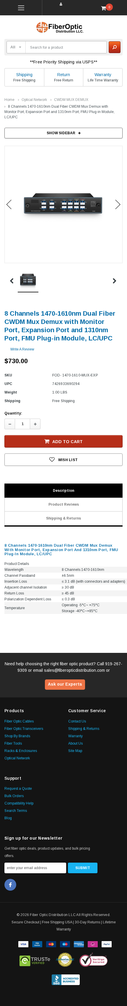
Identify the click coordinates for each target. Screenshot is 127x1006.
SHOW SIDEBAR (61, 133)
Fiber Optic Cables (19, 721)
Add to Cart (67, 441)
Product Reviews (63, 504)
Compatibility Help (18, 803)
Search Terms (15, 811)
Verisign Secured (93, 959)
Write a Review (22, 349)
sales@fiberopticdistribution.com (74, 670)
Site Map (75, 751)
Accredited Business (66, 978)
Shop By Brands (17, 736)
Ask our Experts (65, 684)
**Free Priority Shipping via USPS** (63, 62)
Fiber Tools (13, 743)
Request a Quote (18, 789)
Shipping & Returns (63, 518)
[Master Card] (51, 943)
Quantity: (13, 413)
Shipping (24, 74)
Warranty (103, 74)
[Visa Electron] (37, 943)
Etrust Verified (35, 959)
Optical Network (34, 100)
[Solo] (93, 943)
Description (63, 491)
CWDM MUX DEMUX (71, 100)
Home (9, 100)
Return (63, 74)
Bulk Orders (14, 796)
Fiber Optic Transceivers (23, 729)
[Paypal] (107, 943)
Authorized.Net (65, 959)
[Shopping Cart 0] (105, 8)
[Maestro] (65, 943)
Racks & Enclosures (20, 751)
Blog (8, 818)
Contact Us (77, 721)
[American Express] (79, 943)
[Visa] (23, 943)
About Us (75, 743)
